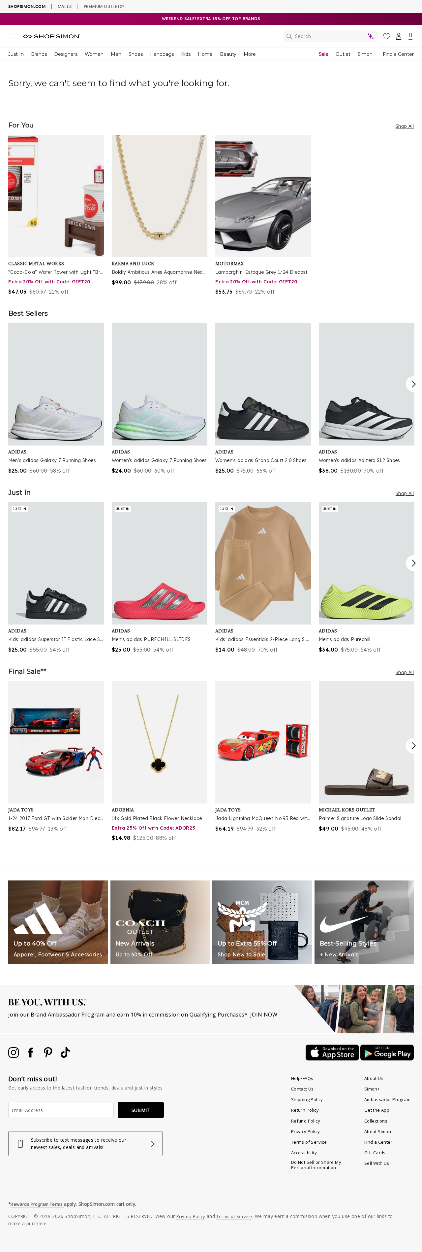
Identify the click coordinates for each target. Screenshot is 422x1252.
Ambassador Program (387, 1099)
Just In (16, 54)
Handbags (162, 54)
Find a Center (398, 54)
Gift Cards (375, 1153)
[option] (56, 215)
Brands (39, 54)
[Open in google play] (387, 1058)
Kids (186, 54)
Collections (375, 1121)
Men (116, 54)
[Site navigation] (11, 37)
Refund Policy (305, 1121)
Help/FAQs (302, 1078)
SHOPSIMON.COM (26, 6)
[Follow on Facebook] (31, 1055)
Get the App (376, 1110)
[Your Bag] (410, 37)
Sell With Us (376, 1163)
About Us (373, 1078)
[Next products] (414, 384)
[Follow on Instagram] (14, 1055)
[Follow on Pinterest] (49, 1055)
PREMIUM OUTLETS (104, 6)
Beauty (228, 54)
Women (94, 54)
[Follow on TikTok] (65, 1055)
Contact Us (302, 1089)
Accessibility (304, 1153)
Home (205, 54)
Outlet (343, 54)
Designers (65, 54)
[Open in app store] (333, 1058)
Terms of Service (309, 1142)
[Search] (330, 36)
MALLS (65, 6)
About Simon (377, 1131)
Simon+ (367, 54)
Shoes (136, 54)
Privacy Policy (305, 1131)
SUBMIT (141, 1110)
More (250, 54)
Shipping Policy (307, 1099)
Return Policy (305, 1110)
